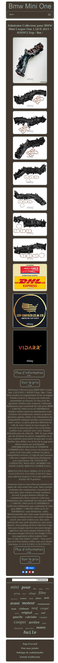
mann (41, 627)
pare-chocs (30, 628)
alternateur (14, 599)
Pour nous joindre (30, 648)
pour (26, 587)
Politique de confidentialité (30, 652)
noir (46, 598)
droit (31, 599)
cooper (20, 621)
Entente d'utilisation (30, 657)
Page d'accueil (30, 644)
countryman (43, 604)
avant (14, 603)
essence (23, 598)
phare (38, 598)
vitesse (17, 613)
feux (34, 589)
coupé (44, 608)
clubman (24, 608)
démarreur (18, 628)
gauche (18, 617)
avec (47, 588)
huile (30, 632)
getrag (17, 593)
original (27, 612)
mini (15, 587)
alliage (32, 593)
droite (13, 609)
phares (41, 589)
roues (44, 623)
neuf (35, 608)
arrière (34, 622)
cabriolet (31, 617)
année (36, 613)
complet (43, 617)
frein (24, 594)
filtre (42, 592)
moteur (28, 602)
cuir (43, 612)
